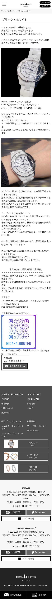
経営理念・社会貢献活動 (12, 394)
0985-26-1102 (31, 546)
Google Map (40, 512)
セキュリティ (33, 430)
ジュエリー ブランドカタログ (12, 427)
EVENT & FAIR (33, 399)
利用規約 (31, 421)
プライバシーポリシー (36, 426)
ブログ (30, 408)
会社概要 (5, 403)
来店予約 (42, 595)
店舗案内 (5, 399)
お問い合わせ (16, 595)
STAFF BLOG (11, 11)
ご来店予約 (16, 512)
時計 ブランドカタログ (11, 421)
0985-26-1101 (31, 506)
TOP (3, 11)
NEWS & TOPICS (34, 394)
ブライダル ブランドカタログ (12, 434)
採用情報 (31, 403)
